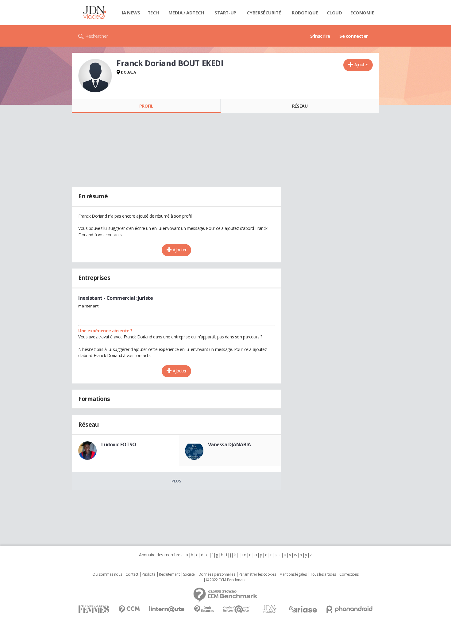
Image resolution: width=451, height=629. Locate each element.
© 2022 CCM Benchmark (225, 580)
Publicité (148, 574)
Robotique (305, 13)
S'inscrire (320, 36)
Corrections (348, 574)
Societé (189, 574)
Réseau (299, 106)
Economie (362, 13)
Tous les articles (323, 574)
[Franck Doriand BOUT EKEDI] (95, 76)
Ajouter (361, 64)
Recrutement (169, 574)
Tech (153, 13)
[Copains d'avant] (236, 609)
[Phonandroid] (349, 609)
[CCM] (129, 609)
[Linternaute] (167, 609)
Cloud (334, 13)
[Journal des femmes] (93, 609)
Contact (131, 574)
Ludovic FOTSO (118, 444)
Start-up (225, 13)
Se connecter (353, 36)
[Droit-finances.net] (204, 609)
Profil (146, 106)
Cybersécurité (264, 13)
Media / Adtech (186, 13)
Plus (176, 481)
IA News (131, 13)
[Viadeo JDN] (269, 609)
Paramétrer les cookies (257, 574)
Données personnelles (217, 574)
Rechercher (96, 36)
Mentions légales (292, 574)
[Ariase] (303, 609)
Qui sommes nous (107, 574)
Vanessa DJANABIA (229, 444)
